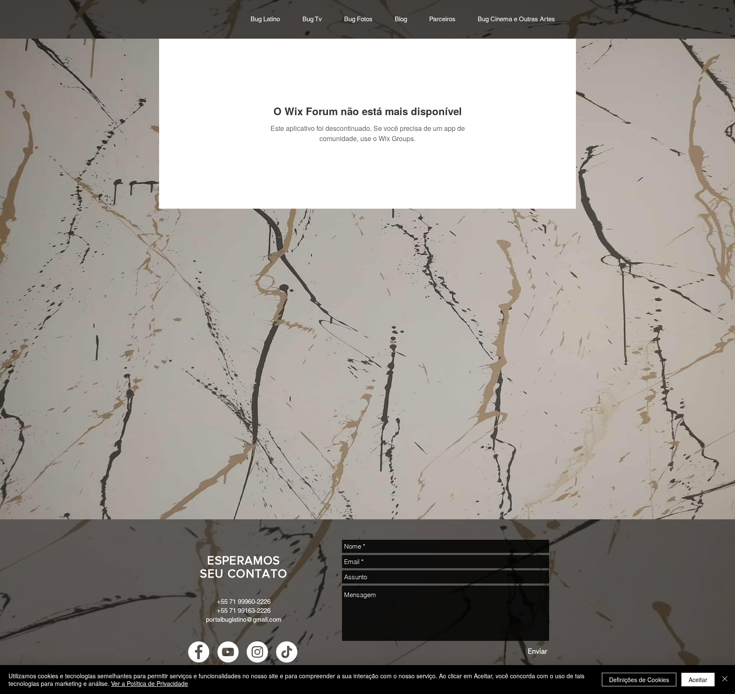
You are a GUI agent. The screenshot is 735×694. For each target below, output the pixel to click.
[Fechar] (725, 679)
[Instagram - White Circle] (257, 652)
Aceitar (698, 679)
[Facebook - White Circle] (198, 652)
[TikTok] (286, 652)
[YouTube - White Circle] (228, 652)
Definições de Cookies (639, 679)
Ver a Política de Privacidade (149, 683)
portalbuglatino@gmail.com (244, 619)
